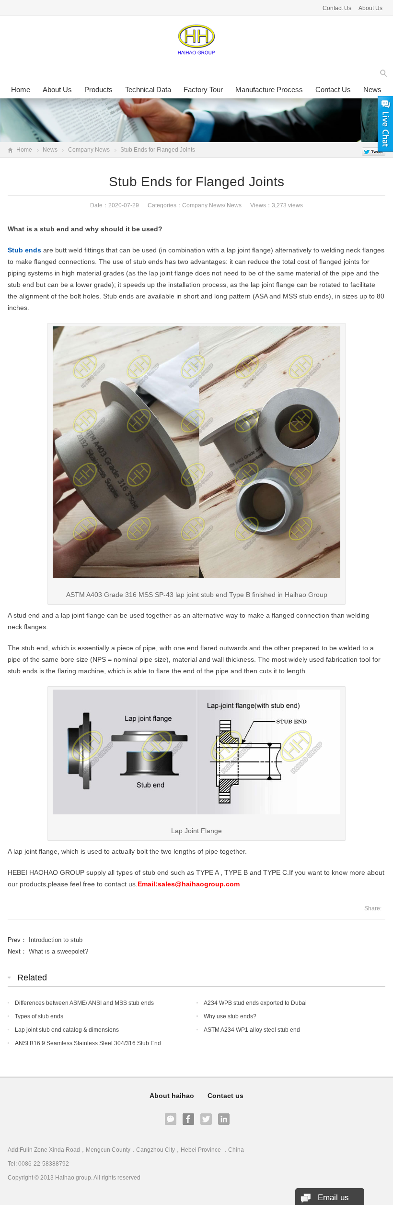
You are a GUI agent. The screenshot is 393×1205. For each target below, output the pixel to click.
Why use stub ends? (230, 1016)
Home (20, 89)
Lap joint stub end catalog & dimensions (67, 1029)
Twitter (206, 1119)
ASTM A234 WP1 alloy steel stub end (252, 1029)
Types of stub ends (39, 1016)
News (372, 89)
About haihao (172, 1095)
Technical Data (148, 89)
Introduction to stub (55, 939)
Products (98, 89)
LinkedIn (224, 1119)
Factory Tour (203, 89)
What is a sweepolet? (58, 951)
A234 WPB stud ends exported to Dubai (255, 1003)
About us (57, 89)
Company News (89, 149)
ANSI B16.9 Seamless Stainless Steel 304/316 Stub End (88, 1043)
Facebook (188, 1119)
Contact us (333, 89)
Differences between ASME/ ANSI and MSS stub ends (84, 1003)
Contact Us (337, 8)
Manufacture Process (269, 89)
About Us (370, 8)
